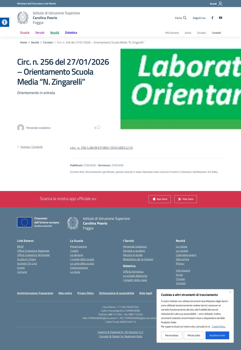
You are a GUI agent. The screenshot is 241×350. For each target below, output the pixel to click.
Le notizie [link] (181, 246)
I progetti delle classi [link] (135, 280)
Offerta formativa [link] (133, 271)
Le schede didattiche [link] (135, 276)
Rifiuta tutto (194, 335)
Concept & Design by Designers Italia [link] (120, 336)
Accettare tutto (217, 335)
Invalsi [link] (21, 267)
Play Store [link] (187, 199)
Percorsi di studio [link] (133, 255)
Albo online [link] (182, 259)
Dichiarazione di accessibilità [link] (116, 293)
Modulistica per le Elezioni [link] (138, 259)
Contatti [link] (216, 33)
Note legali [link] (145, 293)
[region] (195, 316)
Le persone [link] (76, 255)
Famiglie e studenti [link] (134, 251)
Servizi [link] (39, 32)
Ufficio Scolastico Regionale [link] (33, 251)
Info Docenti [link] (172, 33)
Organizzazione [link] (79, 267)
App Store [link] (161, 199)
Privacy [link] (180, 263)
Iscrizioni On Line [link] (27, 263)
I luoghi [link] (74, 251)
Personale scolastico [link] (135, 246)
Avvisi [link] (188, 33)
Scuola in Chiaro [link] (26, 259)
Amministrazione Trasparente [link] (35, 293)
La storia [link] (75, 272)
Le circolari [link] (182, 251)
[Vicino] (230, 292)
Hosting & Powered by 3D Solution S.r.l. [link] (121, 332)
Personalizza (171, 335)
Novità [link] (54, 32)
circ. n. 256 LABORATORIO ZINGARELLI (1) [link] (101, 148)
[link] (4, 22)
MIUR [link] (20, 246)
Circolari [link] (201, 33)
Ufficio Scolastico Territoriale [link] (33, 255)
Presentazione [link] (78, 246)
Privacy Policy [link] (85, 293)
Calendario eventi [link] (186, 255)
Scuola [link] (24, 32)
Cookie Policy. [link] (219, 326)
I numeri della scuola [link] (82, 259)
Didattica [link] (71, 32)
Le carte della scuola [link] (82, 263)
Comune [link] (22, 272)
